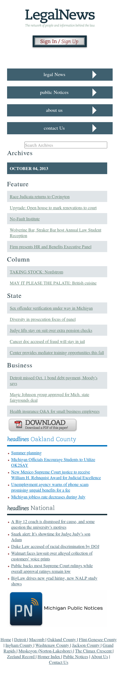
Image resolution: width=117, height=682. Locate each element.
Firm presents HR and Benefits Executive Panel (50, 246)
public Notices (54, 92)
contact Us (54, 128)
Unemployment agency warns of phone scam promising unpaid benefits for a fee (49, 487)
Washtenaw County (52, 645)
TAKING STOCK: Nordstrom (36, 272)
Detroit (20, 639)
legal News (54, 74)
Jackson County (86, 645)
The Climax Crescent (94, 651)
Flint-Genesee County (98, 639)
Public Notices (75, 656)
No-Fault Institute (25, 218)
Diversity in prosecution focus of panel (43, 319)
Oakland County (62, 639)
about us (54, 110)
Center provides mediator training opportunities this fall (57, 352)
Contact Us (58, 662)
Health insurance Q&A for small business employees (55, 411)
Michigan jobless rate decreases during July (48, 497)
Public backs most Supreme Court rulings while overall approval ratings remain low (52, 568)
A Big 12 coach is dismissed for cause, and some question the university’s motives (53, 524)
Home (6, 639)
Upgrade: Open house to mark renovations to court (53, 207)
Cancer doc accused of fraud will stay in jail (47, 341)
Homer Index (49, 656)
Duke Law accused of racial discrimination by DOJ (55, 546)
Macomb (37, 639)
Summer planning (26, 452)
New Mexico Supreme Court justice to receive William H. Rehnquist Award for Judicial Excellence (56, 474)
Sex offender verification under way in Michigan (51, 308)
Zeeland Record (21, 656)
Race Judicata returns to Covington (40, 196)
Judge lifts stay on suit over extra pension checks (51, 330)
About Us (99, 656)
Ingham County (19, 645)
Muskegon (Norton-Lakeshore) (46, 651)
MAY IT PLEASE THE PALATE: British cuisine (53, 283)
